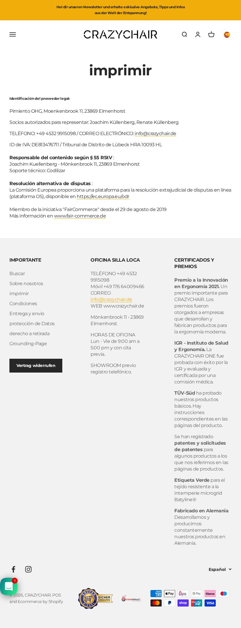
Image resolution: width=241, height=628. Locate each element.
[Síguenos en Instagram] (28, 569)
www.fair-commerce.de (80, 216)
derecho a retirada (29, 333)
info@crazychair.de (155, 133)
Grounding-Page (28, 343)
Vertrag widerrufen (35, 365)
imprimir (19, 293)
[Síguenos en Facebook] (13, 569)
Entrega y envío (26, 313)
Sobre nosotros (26, 283)
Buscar (17, 273)
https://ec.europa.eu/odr (103, 196)
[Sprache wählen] (228, 34)
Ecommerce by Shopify (40, 601)
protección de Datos (32, 323)
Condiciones (23, 303)
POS (56, 595)
